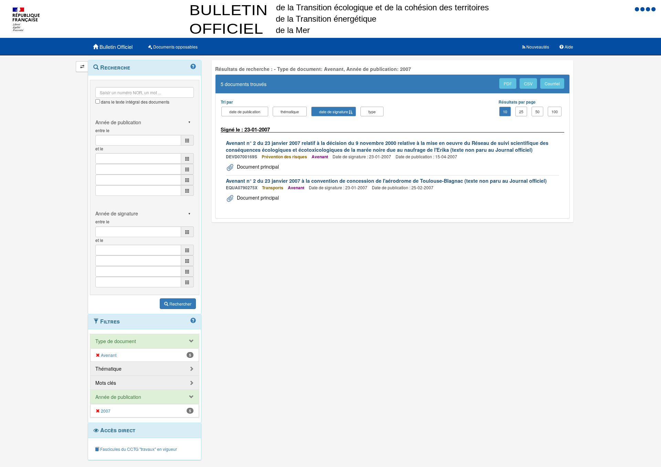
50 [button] (537, 111)
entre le (102, 130)
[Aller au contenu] (643, 8)
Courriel (552, 83)
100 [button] (555, 111)
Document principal (257, 166)
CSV (528, 83)
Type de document (115, 341)
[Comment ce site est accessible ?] (637, 8)
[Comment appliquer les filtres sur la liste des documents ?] (193, 320)
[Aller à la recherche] (648, 8)
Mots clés (105, 382)
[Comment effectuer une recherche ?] (193, 67)
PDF (508, 83)
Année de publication (118, 396)
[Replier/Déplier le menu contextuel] (82, 66)
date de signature (333, 111)
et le (99, 148)
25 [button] (521, 111)
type (372, 111)
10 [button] (505, 111)
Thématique (108, 368)
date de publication (244, 111)
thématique (290, 111)
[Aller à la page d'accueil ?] (653, 8)
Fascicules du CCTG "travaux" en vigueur (138, 449)
